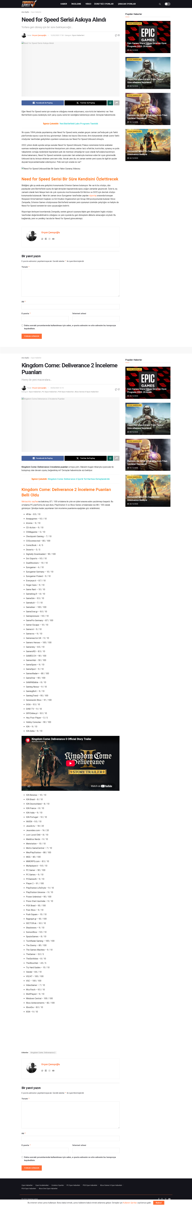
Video (88, 4)
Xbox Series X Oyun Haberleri (87, 392)
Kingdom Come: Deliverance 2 (43, 1053)
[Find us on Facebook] (158, 1199)
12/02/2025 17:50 (57, 35)
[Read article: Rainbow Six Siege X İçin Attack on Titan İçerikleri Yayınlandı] (147, 109)
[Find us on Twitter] (166, 1199)
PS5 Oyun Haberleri (66, 392)
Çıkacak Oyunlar (127, 4)
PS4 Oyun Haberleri (29, 1188)
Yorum (26, 267)
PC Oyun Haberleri (49, 392)
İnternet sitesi (79, 313)
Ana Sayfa (25, 12)
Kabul (159, 1203)
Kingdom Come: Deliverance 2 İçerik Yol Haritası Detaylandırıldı (79, 479)
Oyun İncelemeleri (42, 1185)
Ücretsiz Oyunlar (104, 4)
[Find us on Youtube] (169, 1199)
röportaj (92, 195)
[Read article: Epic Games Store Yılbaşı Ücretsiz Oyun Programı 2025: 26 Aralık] (147, 37)
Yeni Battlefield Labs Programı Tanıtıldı (79, 123)
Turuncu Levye (32, 1199)
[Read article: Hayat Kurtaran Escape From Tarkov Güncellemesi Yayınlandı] (147, 73)
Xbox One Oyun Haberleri (48, 1188)
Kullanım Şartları (130, 1203)
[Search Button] (160, 4)
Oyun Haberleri (36, 12)
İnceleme (76, 4)
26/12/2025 (133, 50)
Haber (63, 4)
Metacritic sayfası (30, 501)
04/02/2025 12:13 (57, 388)
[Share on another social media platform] (117, 102)
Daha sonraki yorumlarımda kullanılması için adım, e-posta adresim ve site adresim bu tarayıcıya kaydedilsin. (70, 327)
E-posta (26, 313)
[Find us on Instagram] (162, 1199)
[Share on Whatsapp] (110, 102)
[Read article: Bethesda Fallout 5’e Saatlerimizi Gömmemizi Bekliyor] (147, 145)
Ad (24, 301)
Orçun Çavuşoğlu (39, 35)
